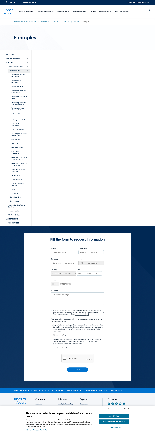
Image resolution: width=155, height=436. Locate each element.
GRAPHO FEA (16, 140)
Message (54, 291)
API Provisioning (14, 215)
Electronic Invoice (63, 12)
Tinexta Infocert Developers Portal (25, 22)
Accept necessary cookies (114, 422)
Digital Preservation (79, 12)
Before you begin (13, 58)
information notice (80, 310)
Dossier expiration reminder (17, 184)
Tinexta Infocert (28, 2)
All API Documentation (121, 12)
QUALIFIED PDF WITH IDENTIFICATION (19, 158)
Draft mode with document (16, 81)
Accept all (114, 416)
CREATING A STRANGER (15, 152)
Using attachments (17, 130)
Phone (53, 280)
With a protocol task (18, 120)
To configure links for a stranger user (19, 135)
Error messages (15, 201)
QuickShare (15, 193)
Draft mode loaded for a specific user (18, 91)
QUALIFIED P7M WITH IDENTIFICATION (19, 164)
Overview (10, 54)
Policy (13, 189)
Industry (81, 259)
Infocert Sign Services (71, 22)
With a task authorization (15, 125)
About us (39, 404)
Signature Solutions (39, 390)
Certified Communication (93, 390)
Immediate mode (17, 86)
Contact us (11, 2)
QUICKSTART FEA (17, 148)
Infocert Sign (45, 22)
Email (79, 270)
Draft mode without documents (18, 75)
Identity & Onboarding (21, 390)
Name (53, 248)
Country (54, 270)
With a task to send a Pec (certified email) (18, 103)
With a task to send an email (19, 97)
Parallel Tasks (15, 175)
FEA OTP (14, 144)
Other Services (12, 223)
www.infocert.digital (82, 315)
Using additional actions (16, 115)
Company (55, 259)
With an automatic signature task (17, 109)
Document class (16, 179)
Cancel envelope (15, 197)
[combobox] (55, 284)
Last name (82, 248)
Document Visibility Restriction (18, 170)
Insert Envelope (15, 70)
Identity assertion (14, 211)
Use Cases (56, 22)
